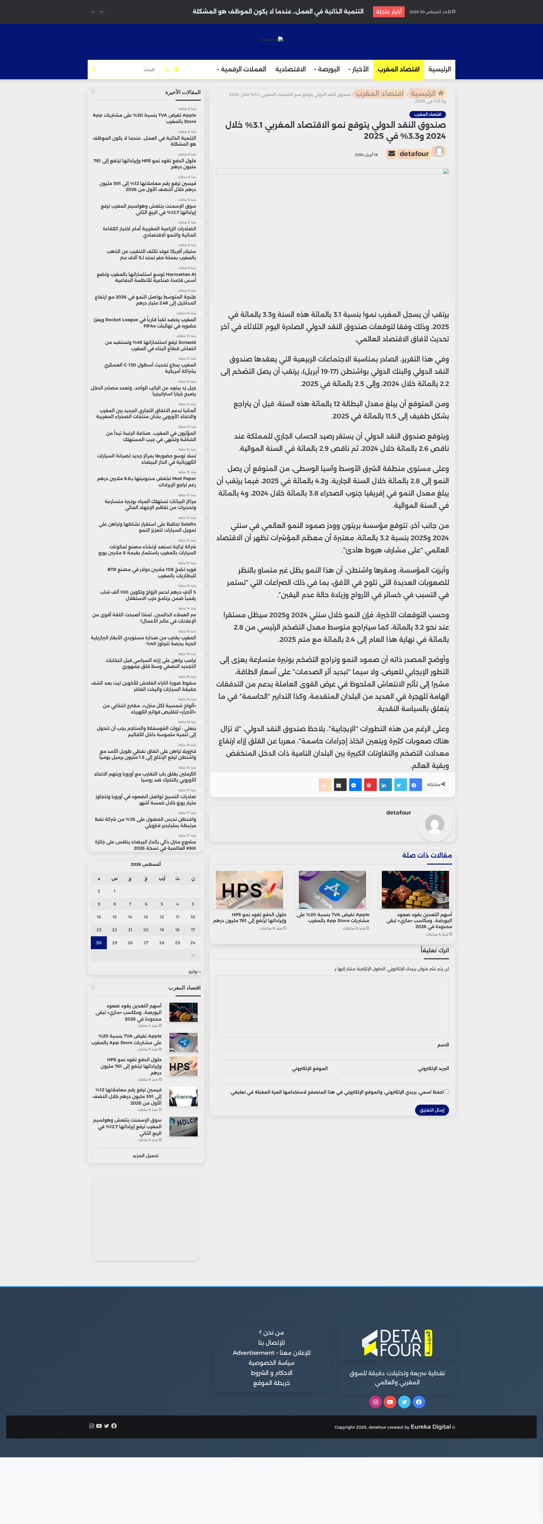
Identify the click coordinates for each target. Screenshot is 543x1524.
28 (130, 942)
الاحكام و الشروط (272, 1373)
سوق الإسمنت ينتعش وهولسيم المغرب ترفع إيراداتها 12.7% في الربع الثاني (127, 1126)
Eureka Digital (431, 1426)
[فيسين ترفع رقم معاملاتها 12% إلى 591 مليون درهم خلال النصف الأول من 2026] (183, 1096)
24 (192, 942)
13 (146, 916)
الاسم (443, 1044)
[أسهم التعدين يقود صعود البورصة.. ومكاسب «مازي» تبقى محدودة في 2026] (415, 890)
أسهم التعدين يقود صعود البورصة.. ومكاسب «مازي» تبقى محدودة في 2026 (419, 920)
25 (177, 942)
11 (177, 916)
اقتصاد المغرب (399, 69)
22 (114, 929)
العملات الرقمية (243, 69)
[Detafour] (271, 40)
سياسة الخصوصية (271, 1362)
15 (114, 916)
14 (130, 916)
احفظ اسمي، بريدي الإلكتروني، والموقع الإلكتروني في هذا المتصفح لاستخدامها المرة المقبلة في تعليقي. (337, 1092)
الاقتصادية (290, 69)
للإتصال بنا (271, 1342)
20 (146, 929)
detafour (414, 154)
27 (146, 942)
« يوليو (195, 971)
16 (99, 916)
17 (193, 929)
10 (193, 916)
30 (98, 942)
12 (162, 916)
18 (177, 929)
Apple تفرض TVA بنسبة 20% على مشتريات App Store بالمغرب (333, 917)
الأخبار (360, 69)
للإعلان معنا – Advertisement (271, 1352)
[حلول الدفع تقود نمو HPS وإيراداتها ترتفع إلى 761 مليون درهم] (249, 890)
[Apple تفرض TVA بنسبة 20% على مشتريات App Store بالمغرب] (332, 890)
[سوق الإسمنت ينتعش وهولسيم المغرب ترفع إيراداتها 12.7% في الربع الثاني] (183, 1126)
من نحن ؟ (271, 1332)
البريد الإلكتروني (433, 1068)
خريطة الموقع (271, 1383)
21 (130, 929)
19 (162, 929)
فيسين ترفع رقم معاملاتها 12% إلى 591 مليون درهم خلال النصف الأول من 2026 (127, 1096)
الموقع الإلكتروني (310, 1068)
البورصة (329, 69)
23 (98, 929)
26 (161, 942)
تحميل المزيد (146, 1155)
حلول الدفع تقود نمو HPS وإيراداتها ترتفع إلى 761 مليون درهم (279, 11)
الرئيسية (439, 69)
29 (114, 942)
